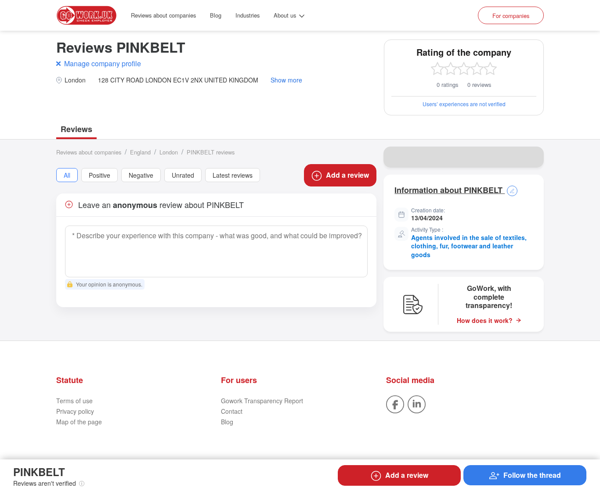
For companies (510, 15)
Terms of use (74, 400)
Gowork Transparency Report (262, 400)
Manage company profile (102, 63)
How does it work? (485, 320)
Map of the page (79, 421)
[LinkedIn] (417, 403)
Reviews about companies (163, 15)
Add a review (347, 175)
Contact (231, 411)
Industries (247, 15)
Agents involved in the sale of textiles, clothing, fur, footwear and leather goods (469, 246)
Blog (215, 15)
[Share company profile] (531, 157)
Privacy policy (75, 411)
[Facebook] (395, 403)
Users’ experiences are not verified (464, 104)
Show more (286, 80)
